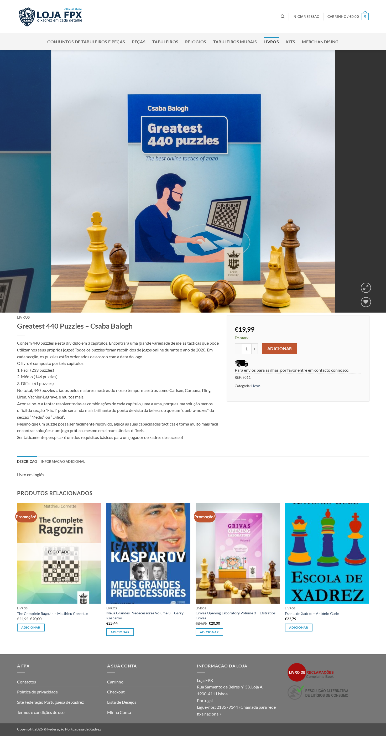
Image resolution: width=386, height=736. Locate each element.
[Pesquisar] (283, 17)
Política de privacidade (37, 691)
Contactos (26, 681)
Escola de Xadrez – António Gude (312, 613)
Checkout (116, 691)
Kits (290, 41)
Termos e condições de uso (41, 712)
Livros (271, 41)
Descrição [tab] (27, 461)
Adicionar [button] (120, 632)
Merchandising (320, 41)
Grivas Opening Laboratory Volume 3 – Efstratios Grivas (235, 615)
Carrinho (115, 681)
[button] (306, 16)
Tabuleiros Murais (235, 41)
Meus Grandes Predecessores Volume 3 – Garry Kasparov (145, 615)
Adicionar (279, 348)
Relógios (195, 41)
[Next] (371, 181)
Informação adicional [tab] (63, 461)
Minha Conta (119, 712)
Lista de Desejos (121, 701)
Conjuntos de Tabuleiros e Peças (86, 41)
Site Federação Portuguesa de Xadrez (50, 701)
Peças (138, 41)
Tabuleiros (165, 41)
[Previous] (14, 181)
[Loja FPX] (51, 16)
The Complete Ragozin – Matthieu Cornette (52, 613)
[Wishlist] (366, 302)
